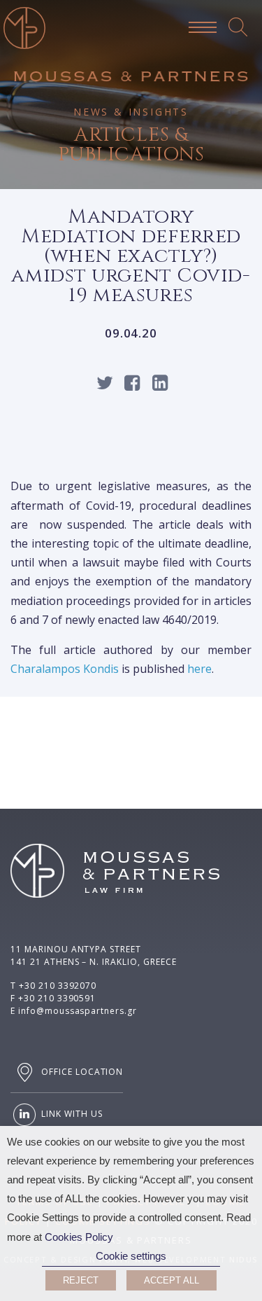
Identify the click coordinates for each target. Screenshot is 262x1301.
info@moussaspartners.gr (77, 1011)
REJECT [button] (81, 1280)
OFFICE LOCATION (80, 1072)
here (199, 668)
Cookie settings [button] (131, 1256)
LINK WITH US (70, 1114)
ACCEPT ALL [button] (171, 1280)
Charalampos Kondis (64, 668)
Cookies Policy (79, 1237)
